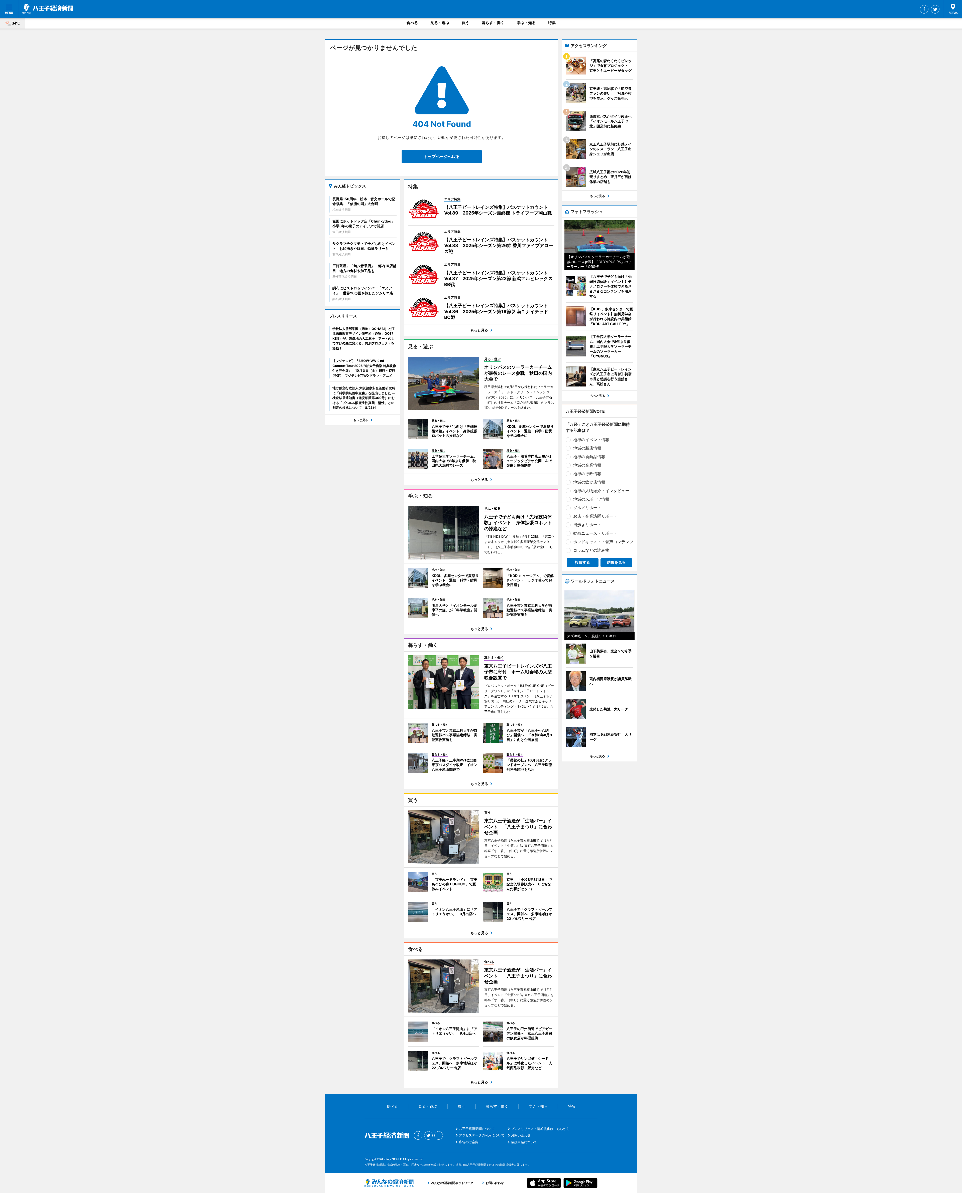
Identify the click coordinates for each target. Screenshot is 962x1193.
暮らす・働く (493, 22)
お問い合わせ (521, 1135)
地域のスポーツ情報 (591, 499)
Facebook (924, 9)
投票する (582, 562)
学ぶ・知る (526, 22)
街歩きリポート (587, 524)
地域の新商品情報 (589, 456)
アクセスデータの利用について (482, 1135)
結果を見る (616, 562)
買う (465, 22)
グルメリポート (587, 507)
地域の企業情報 (587, 465)
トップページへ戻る (442, 156)
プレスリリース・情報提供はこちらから (540, 1129)
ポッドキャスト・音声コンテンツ (603, 541)
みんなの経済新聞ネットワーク (389, 1183)
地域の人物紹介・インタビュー (601, 490)
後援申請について (524, 1142)
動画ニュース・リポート (595, 533)
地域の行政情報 (587, 473)
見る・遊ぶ (439, 22)
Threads (438, 1135)
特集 (552, 22)
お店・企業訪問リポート (595, 516)
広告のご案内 (468, 1142)
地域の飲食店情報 (589, 482)
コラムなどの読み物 (591, 550)
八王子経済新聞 (47, 9)
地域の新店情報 (587, 448)
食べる (412, 22)
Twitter (935, 9)
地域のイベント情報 (591, 439)
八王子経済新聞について (477, 1129)
